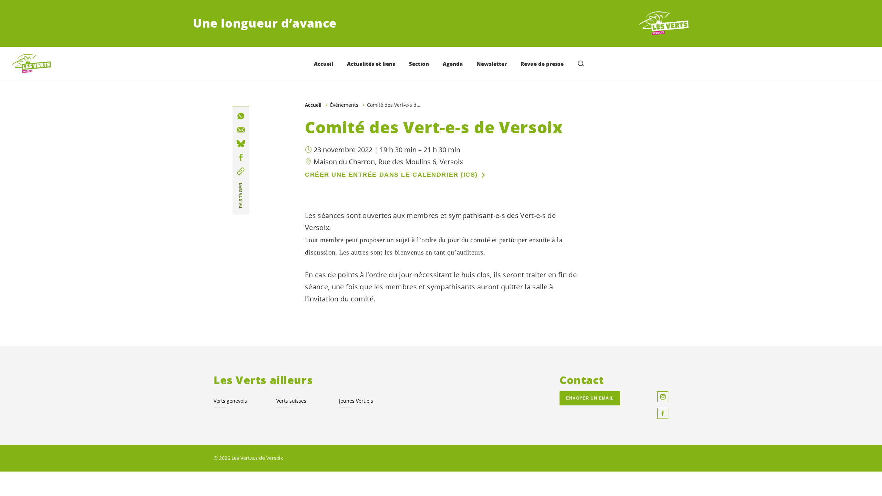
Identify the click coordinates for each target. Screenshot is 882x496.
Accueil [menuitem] (323, 63)
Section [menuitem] (419, 63)
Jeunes (356, 400)
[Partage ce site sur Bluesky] (241, 144)
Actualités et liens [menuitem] (371, 63)
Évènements (344, 104)
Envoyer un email (590, 398)
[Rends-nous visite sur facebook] (662, 413)
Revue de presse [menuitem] (542, 63)
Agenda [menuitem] (453, 63)
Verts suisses (291, 400)
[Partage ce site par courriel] (241, 130)
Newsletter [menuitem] (491, 63)
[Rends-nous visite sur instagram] (662, 396)
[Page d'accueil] (663, 23)
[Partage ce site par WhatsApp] (241, 116)
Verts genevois (230, 400)
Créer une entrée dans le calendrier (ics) (391, 174)
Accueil (313, 105)
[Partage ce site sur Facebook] (241, 157)
